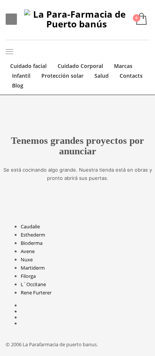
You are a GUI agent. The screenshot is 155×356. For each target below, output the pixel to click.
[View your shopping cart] (140, 19)
